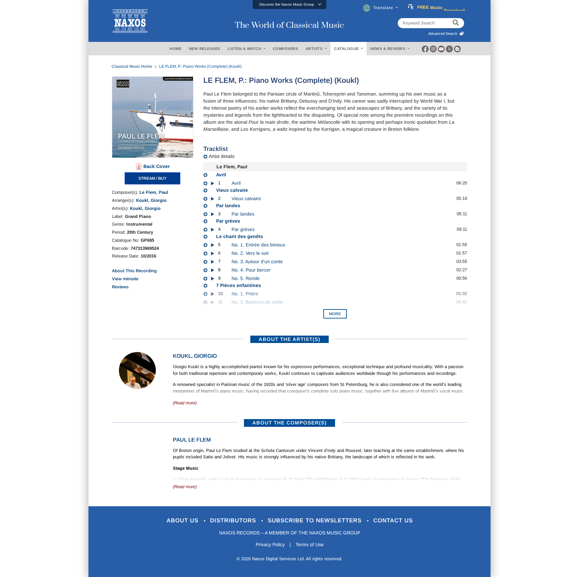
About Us (183, 520)
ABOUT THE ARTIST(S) (289, 339)
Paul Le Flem (192, 440)
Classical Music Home (132, 66)
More (335, 313)
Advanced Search (443, 34)
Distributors (234, 520)
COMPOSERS (285, 49)
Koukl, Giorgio (151, 200)
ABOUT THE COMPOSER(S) (289, 422)
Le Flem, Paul (153, 192)
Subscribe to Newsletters (316, 520)
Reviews (120, 286)
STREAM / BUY (152, 178)
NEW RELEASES (204, 49)
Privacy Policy (270, 544)
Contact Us (393, 520)
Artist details (222, 156)
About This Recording (134, 270)
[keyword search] (455, 23)
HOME (175, 49)
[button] (289, 4)
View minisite (125, 278)
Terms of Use (310, 544)
